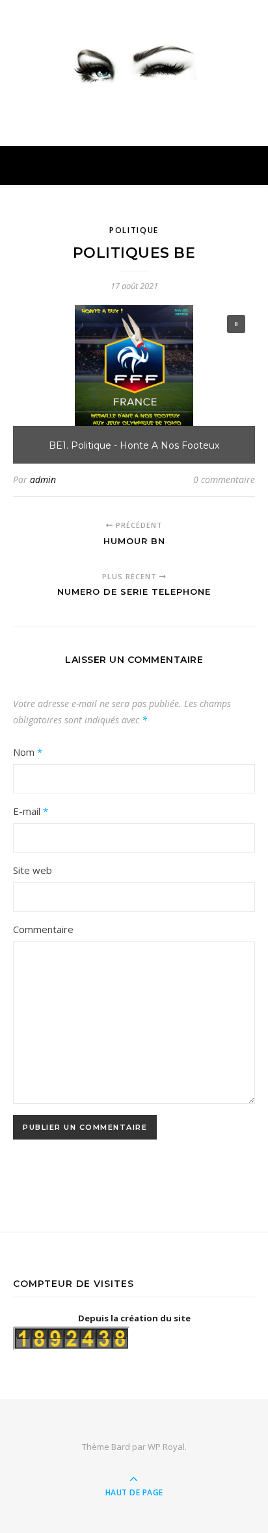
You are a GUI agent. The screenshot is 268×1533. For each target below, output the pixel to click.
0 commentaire (224, 479)
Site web (32, 870)
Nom (27, 751)
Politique (134, 230)
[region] (134, 384)
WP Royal (166, 1446)
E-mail (30, 810)
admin (43, 479)
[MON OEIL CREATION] (134, 61)
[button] (236, 324)
